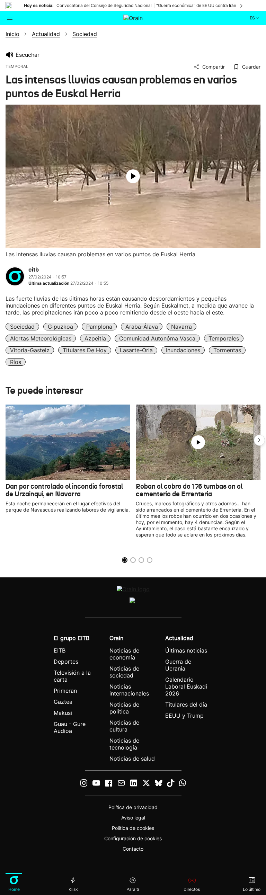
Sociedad (22, 326)
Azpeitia (95, 338)
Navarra (181, 326)
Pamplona (99, 326)
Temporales (224, 338)
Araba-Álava (141, 326)
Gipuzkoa (60, 326)
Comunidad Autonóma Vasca (157, 338)
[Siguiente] (242, 5)
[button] (259, 440)
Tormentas (227, 350)
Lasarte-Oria (136, 350)
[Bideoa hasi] (133, 176)
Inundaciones (183, 350)
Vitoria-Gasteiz (30, 350)
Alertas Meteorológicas (40, 338)
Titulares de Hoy (85, 350)
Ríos (15, 361)
